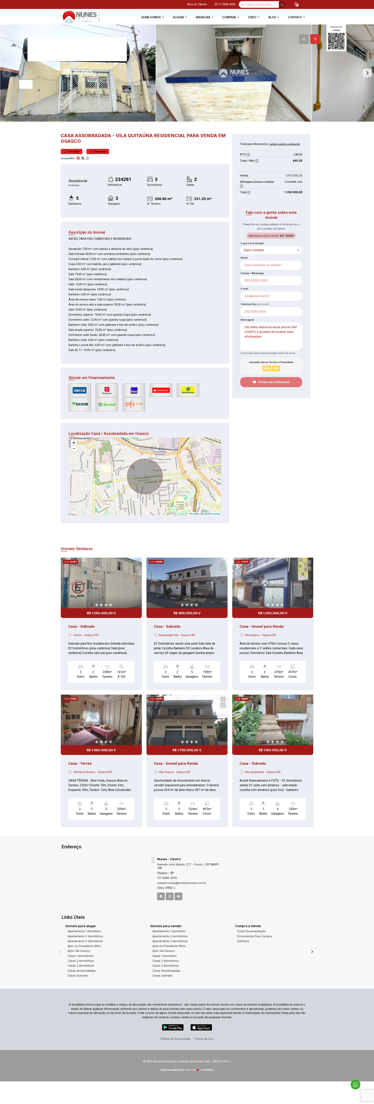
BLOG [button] (272, 17)
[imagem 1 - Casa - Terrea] (101, 720)
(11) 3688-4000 (167, 877)
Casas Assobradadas (82, 970)
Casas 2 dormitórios (81, 960)
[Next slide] (367, 73)
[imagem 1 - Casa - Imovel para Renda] (272, 583)
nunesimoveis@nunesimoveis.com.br (181, 883)
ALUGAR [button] (179, 17)
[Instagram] (170, 896)
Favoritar (73, 151)
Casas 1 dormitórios (81, 955)
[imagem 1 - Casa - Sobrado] (101, 583)
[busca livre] (282, 4)
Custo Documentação (251, 931)
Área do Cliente (197, 4)
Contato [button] (295, 17)
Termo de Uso (203, 1038)
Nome (244, 257)
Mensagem (247, 319)
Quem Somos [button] (151, 17)
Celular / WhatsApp (252, 273)
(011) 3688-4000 (225, 4)
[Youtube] (179, 896)
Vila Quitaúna (134, 135)
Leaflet (195, 514)
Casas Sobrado (78, 975)
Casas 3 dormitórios (81, 965)
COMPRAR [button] (229, 17)
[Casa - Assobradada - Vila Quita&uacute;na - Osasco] (80, 17)
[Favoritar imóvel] (137, 562)
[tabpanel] (187, 73)
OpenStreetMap (212, 514)
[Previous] (67, 583)
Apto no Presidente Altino (84, 946)
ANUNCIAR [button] (203, 17)
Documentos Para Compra (254, 936)
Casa (67, 135)
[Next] (135, 583)
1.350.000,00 (293, 175)
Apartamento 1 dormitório (84, 931)
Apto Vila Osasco (79, 950)
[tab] (304, 39)
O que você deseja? (252, 243)
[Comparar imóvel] (137, 568)
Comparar (99, 151)
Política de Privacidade (175, 1038)
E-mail (244, 288)
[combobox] (271, 250)
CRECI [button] (252, 17)
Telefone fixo (255, 304)
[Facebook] (161, 896)
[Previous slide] (6, 73)
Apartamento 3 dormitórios (85, 941)
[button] (296, 5)
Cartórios (243, 941)
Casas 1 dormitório (164, 955)
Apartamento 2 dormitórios (85, 936)
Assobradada (93, 135)
